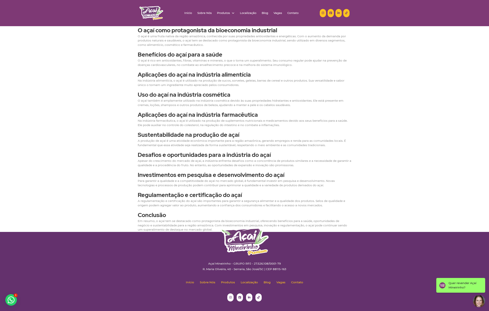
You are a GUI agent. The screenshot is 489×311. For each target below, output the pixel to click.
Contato (293, 13)
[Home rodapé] (244, 239)
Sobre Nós (204, 13)
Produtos (223, 13)
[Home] (151, 13)
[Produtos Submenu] (233, 13)
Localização (248, 13)
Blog (265, 13)
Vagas (278, 13)
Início (188, 13)
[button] (11, 300)
